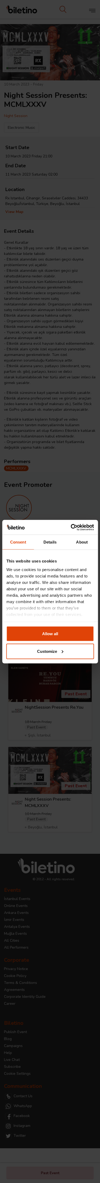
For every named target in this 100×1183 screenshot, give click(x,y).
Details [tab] (50, 542)
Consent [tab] (18, 542)
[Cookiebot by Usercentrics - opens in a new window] (71, 527)
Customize (47, 651)
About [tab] (82, 542)
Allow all (50, 633)
